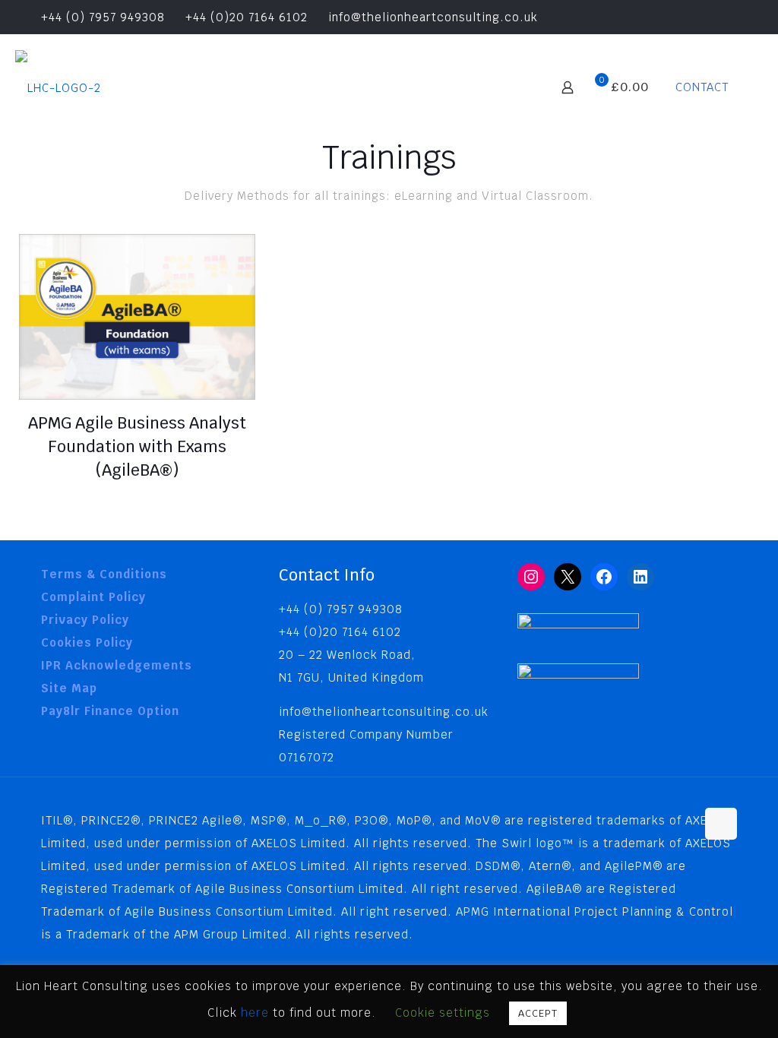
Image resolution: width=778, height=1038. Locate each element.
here (257, 1012)
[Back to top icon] (721, 824)
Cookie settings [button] (442, 1012)
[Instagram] (531, 576)
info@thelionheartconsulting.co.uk (433, 17)
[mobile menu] (514, 87)
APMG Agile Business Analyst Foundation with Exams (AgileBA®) (137, 446)
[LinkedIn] (640, 576)
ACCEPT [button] (538, 1013)
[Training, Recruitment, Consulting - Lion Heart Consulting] (58, 87)
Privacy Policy (85, 619)
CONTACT (702, 87)
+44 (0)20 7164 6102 (246, 17)
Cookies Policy (87, 642)
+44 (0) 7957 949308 (101, 17)
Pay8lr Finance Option (110, 711)
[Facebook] (604, 576)
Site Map (69, 688)
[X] (567, 576)
